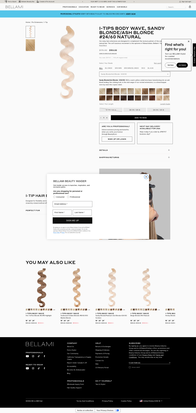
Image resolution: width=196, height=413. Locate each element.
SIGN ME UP (72, 219)
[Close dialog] (146, 177)
